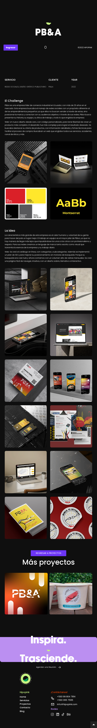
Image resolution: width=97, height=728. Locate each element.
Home (23, 696)
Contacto (25, 707)
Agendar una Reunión (46, 667)
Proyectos (25, 703)
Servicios (24, 700)
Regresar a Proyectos (48, 553)
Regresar (10, 47)
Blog (22, 711)
